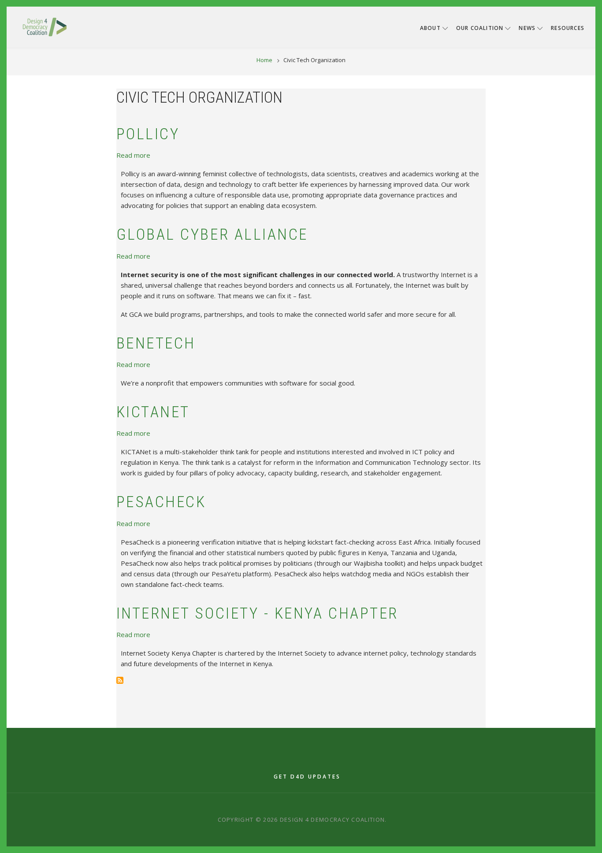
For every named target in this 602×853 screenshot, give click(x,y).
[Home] (44, 26)
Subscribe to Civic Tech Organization (119, 680)
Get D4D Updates (307, 776)
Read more (133, 154)
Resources (567, 28)
